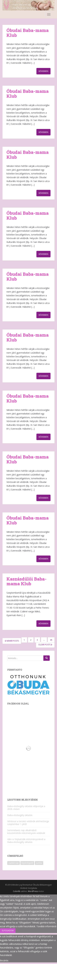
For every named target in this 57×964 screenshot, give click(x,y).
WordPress (33, 891)
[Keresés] (46, 658)
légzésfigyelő (27, 863)
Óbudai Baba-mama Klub (27, 32)
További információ (46, 926)
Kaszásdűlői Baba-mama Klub (26, 581)
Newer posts (12, 641)
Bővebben (43, 71)
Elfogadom (8, 930)
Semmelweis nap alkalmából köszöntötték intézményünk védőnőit (26, 832)
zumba (39, 863)
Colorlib (16, 891)
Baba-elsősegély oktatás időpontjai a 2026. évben (26, 807)
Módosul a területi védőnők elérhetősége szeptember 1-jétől (28, 823)
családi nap (13, 863)
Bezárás (4, 960)
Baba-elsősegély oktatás (19, 815)
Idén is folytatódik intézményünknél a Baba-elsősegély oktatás (26, 841)
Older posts (44, 644)
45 (51, 640)
